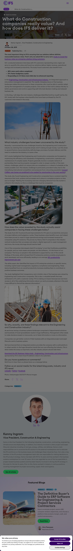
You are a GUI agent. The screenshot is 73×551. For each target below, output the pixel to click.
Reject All (60, 543)
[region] (36, 543)
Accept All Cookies (59, 539)
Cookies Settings (60, 547)
